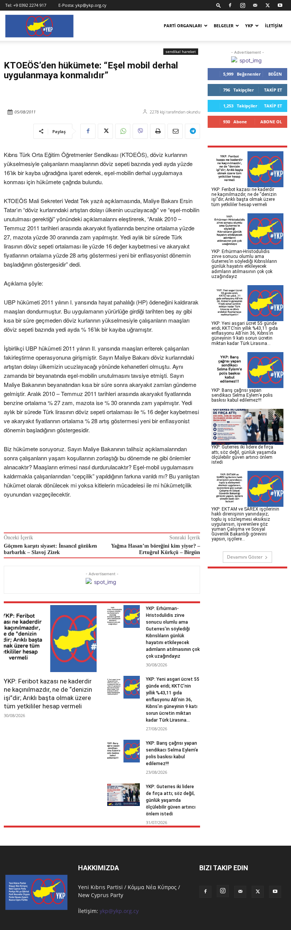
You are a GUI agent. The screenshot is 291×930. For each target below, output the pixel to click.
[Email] (175, 131)
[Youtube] (280, 5)
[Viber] (140, 131)
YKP (249, 25)
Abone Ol (271, 121)
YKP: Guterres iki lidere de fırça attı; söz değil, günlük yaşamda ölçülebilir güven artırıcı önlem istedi (171, 800)
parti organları (183, 25)
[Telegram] (192, 131)
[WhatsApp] (122, 131)
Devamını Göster (245, 557)
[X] (267, 5)
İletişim (273, 25)
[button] (218, 5)
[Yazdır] (157, 131)
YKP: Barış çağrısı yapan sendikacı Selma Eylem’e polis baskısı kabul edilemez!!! (242, 395)
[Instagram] (242, 5)
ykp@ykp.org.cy (90, 5)
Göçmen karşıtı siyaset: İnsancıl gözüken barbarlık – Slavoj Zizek (50, 549)
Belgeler (223, 25)
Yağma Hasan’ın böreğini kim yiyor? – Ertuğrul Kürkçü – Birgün (155, 549)
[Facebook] (230, 5)
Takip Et (273, 90)
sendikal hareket (181, 51)
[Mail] (255, 5)
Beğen (275, 74)
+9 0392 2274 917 (29, 5)
